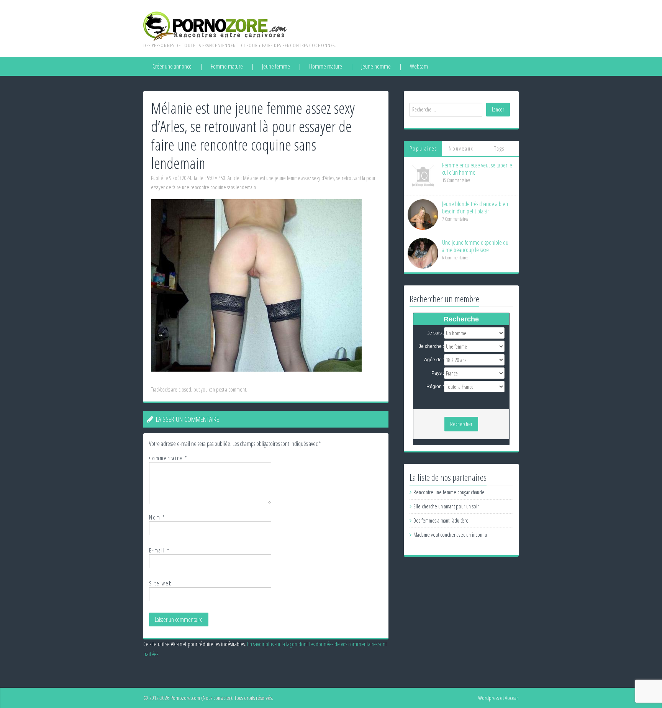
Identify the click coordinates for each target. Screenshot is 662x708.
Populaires (423, 148)
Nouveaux (461, 148)
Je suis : (435, 333)
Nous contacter (217, 697)
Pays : (437, 373)
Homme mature (325, 66)
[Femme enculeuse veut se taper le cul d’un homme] (423, 175)
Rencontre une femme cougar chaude (449, 492)
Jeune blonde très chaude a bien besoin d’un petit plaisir (475, 207)
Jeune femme (276, 66)
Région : (435, 386)
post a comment (231, 389)
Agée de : (434, 359)
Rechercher (461, 424)
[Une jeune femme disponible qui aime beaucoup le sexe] (423, 252)
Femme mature (227, 66)
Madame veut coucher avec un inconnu (450, 534)
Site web (160, 583)
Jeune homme (376, 66)
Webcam (419, 66)
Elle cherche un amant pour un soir (446, 506)
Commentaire (168, 458)
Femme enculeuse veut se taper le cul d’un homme (477, 169)
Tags (499, 148)
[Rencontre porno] (215, 25)
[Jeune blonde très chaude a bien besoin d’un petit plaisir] (423, 214)
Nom (157, 517)
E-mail (159, 550)
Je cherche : (431, 346)
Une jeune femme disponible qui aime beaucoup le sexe (476, 246)
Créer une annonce (172, 66)
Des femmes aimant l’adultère (441, 520)
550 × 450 (216, 178)
